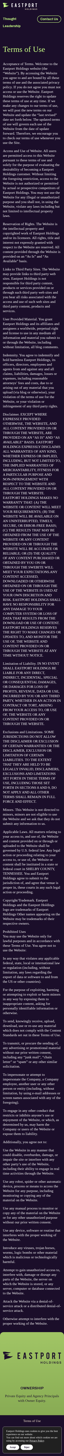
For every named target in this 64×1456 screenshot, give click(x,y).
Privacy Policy (37, 1440)
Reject (26, 1447)
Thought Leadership (12, 22)
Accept (13, 1447)
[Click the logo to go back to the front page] (32, 6)
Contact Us (49, 19)
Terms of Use (32, 1421)
